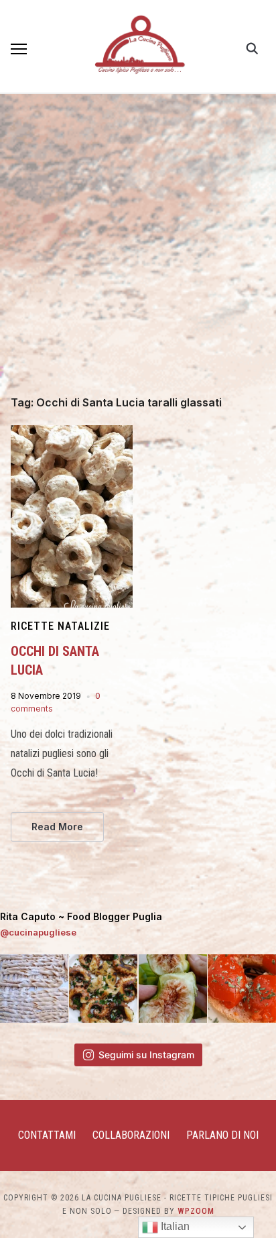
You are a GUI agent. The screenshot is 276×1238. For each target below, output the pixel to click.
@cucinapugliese (38, 932)
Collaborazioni (130, 1135)
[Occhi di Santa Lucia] (72, 433)
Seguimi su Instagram (146, 1054)
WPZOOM (196, 1211)
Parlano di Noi (222, 1135)
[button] (19, 49)
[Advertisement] (138, 252)
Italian (174, 1226)
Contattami (47, 1135)
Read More (57, 826)
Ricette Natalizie (60, 626)
